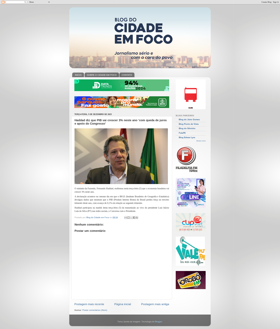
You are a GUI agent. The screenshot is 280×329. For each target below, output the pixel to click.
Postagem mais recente (89, 304)
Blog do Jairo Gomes (189, 119)
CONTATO (127, 75)
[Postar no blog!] (128, 217)
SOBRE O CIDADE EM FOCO (102, 75)
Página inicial (122, 304)
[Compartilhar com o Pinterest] (136, 217)
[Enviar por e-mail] (125, 217)
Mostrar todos (201, 141)
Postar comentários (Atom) (94, 310)
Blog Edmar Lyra (187, 137)
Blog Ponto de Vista (189, 124)
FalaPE (182, 133)
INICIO (78, 75)
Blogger (158, 322)
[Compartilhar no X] (131, 217)
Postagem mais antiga (155, 304)
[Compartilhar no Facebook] (134, 217)
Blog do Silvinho (187, 128)
